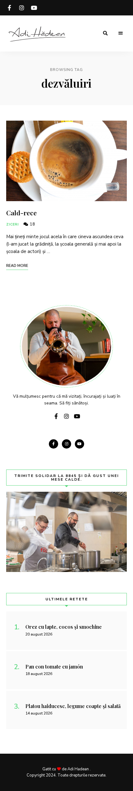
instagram (21, 7)
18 (31, 224)
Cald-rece (21, 212)
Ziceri (12, 224)
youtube (34, 7)
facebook (9, 7)
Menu (120, 33)
